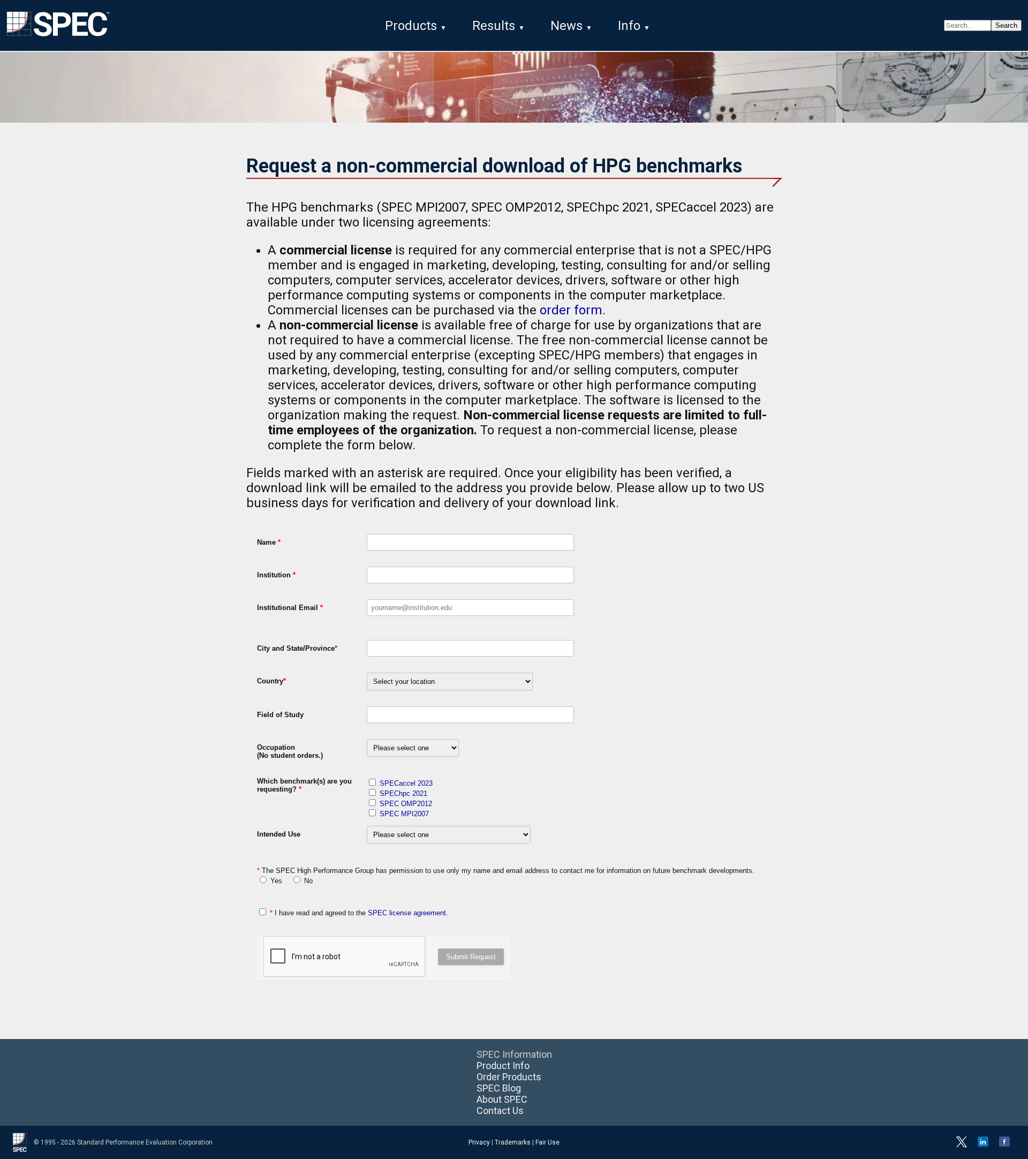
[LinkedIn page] (983, 1145)
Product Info (503, 1065)
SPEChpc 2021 (403, 793)
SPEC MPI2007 (404, 814)
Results (493, 25)
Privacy (479, 1142)
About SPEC (502, 1099)
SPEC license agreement (407, 913)
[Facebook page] (1004, 1145)
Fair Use (547, 1142)
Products (411, 25)
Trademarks (513, 1142)
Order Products (509, 1076)
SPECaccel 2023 (406, 783)
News (566, 25)
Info (629, 25)
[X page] (961, 1145)
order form (571, 310)
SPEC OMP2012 (406, 804)
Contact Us (500, 1110)
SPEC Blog (499, 1088)
